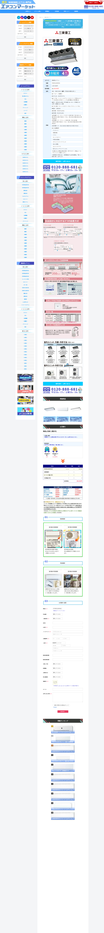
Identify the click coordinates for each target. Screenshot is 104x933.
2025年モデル (25, 171)
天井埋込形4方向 (25, 270)
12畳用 (25, 129)
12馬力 (25, 366)
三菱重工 (25, 104)
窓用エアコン (25, 201)
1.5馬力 (25, 334)
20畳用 (25, 141)
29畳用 (25, 149)
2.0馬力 (25, 340)
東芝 (25, 113)
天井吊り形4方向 (25, 290)
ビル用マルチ (25, 302)
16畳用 (25, 135)
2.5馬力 (25, 346)
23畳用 (25, 143)
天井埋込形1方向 (25, 187)
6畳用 (25, 121)
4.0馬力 (25, 351)
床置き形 (25, 193)
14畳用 (25, 132)
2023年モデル (25, 165)
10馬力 (25, 363)
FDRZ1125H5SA (58, 608)
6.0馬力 (25, 357)
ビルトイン (25, 199)
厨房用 (25, 299)
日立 (25, 99)
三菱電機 (25, 101)
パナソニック (25, 107)
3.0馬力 (25, 348)
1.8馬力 (25, 337)
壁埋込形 (25, 190)
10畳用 (25, 126)
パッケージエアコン (25, 304)
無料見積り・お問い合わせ (63, 161)
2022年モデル (25, 163)
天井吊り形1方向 (25, 287)
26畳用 (25, 146)
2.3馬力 (25, 343)
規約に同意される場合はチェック (61, 705)
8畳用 (25, 123)
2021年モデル (25, 160)
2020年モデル (25, 157)
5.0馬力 (25, 354)
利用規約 (55, 707)
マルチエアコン (25, 196)
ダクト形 (25, 284)
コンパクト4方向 (25, 279)
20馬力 (25, 368)
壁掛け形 (25, 293)
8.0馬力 (25, 360)
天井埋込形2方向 (25, 184)
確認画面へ (62, 711)
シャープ (25, 110)
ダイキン (25, 93)
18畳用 (25, 138)
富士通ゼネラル (25, 96)
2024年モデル (25, 168)
